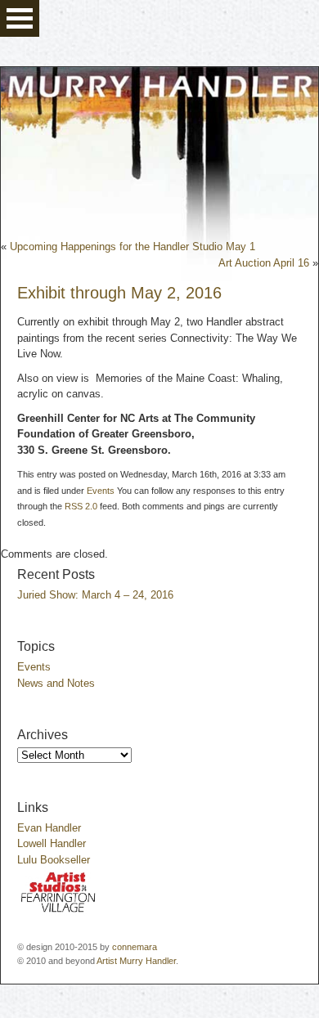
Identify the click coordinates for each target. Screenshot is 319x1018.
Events (101, 491)
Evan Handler (49, 828)
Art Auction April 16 (263, 263)
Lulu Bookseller (53, 860)
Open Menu (19, 18)
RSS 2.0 (81, 506)
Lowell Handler (51, 843)
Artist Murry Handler (136, 961)
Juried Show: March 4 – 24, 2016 (95, 595)
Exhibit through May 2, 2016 (119, 293)
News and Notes (56, 683)
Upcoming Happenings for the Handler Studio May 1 (132, 246)
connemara (134, 947)
